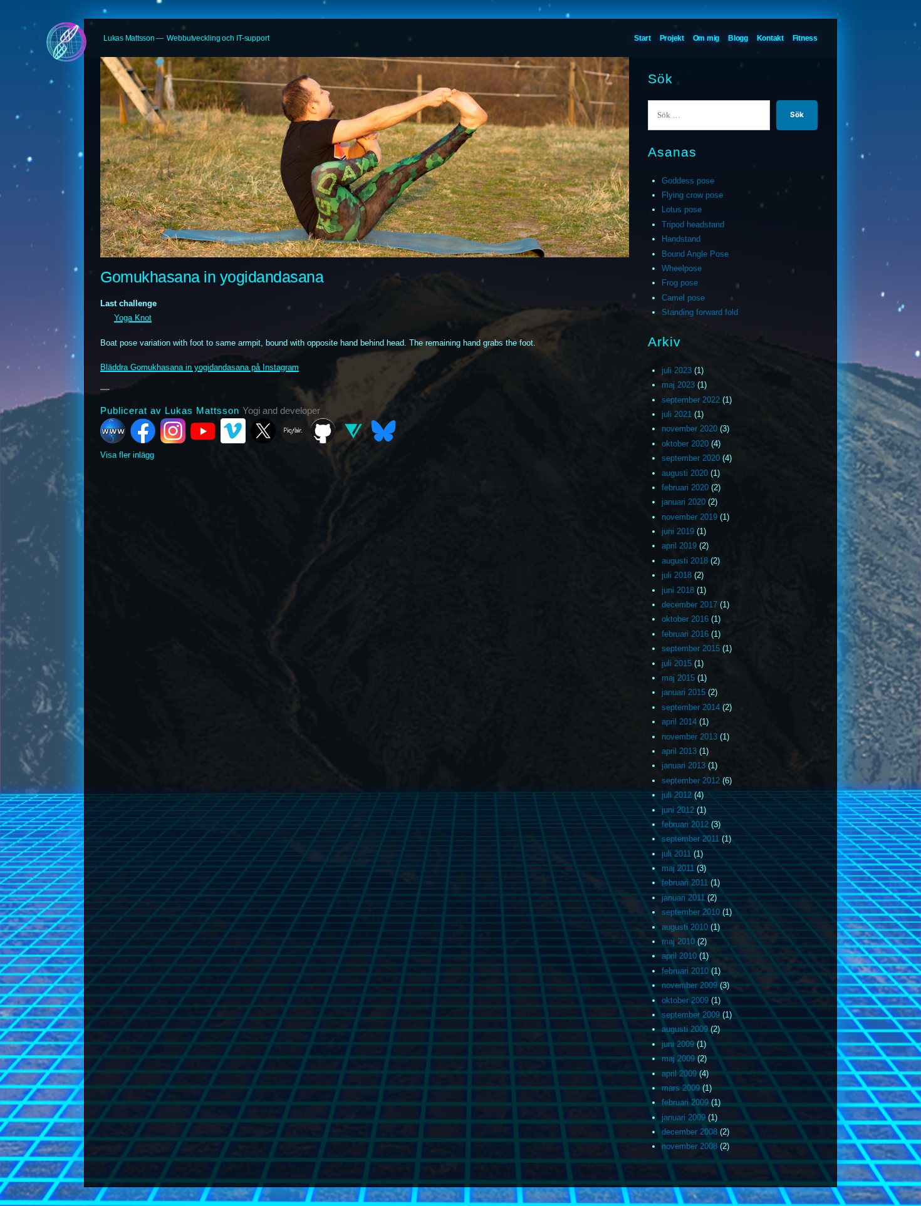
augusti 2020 (685, 473)
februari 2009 (685, 1102)
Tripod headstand (693, 224)
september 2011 (690, 838)
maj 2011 (678, 868)
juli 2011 (676, 853)
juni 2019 (678, 531)
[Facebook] (142, 430)
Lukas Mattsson (129, 38)
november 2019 (689, 517)
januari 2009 (683, 1117)
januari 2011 (683, 897)
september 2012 (691, 780)
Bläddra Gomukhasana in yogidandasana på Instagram (199, 367)
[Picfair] (293, 430)
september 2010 (691, 912)
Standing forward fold (700, 312)
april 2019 (679, 545)
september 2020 (691, 458)
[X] (263, 430)
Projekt (672, 38)
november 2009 (689, 985)
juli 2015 (677, 663)
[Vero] (353, 430)
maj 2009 (678, 1058)
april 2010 (679, 956)
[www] (112, 430)
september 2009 (691, 1014)
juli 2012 (677, 795)
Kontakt (770, 38)
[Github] (323, 430)
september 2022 (691, 400)
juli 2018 (677, 575)
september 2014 (691, 707)
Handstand (681, 239)
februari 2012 (685, 824)
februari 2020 (685, 487)
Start (642, 38)
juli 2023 (677, 370)
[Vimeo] (233, 430)
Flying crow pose (692, 195)
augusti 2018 (685, 560)
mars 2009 (681, 1088)
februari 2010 (685, 971)
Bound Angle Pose (695, 254)
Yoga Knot (133, 317)
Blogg (738, 38)
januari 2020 (683, 502)
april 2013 (679, 751)
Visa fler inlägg (127, 455)
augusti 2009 (685, 1029)
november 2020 (689, 428)
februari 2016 (685, 634)
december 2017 (689, 604)
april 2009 (679, 1073)
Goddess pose (688, 180)
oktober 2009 (685, 1000)
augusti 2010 (685, 927)
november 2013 (689, 736)
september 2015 (691, 648)
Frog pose (680, 282)
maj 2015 (678, 678)
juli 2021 (677, 414)
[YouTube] (203, 430)
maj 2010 (678, 941)
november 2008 (689, 1146)
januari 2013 (683, 765)
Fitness (805, 38)
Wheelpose (682, 268)
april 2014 (679, 721)
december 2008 (689, 1131)
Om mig (706, 38)
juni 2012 (678, 810)
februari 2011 (685, 882)
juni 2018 (678, 590)
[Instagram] (172, 430)
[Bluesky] (383, 430)
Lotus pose (682, 209)
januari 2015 (683, 692)
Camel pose (683, 297)
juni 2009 (678, 1044)
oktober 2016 (685, 619)
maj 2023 (678, 384)
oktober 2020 (685, 443)
